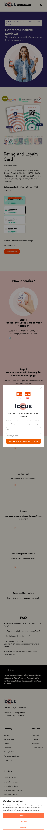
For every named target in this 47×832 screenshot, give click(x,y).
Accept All (23, 816)
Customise (23, 821)
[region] (23, 814)
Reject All (23, 827)
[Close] (41, 388)
